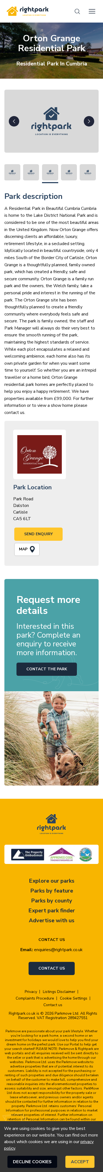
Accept (80, 1162)
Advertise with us (51, 920)
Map (23, 549)
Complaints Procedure (35, 998)
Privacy (31, 992)
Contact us (51, 968)
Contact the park (46, 669)
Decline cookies (32, 1162)
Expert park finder (51, 910)
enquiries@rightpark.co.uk (58, 950)
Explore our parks (51, 881)
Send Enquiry (38, 534)
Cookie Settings (73, 998)
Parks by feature (51, 890)
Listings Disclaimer (59, 992)
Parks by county (51, 900)
